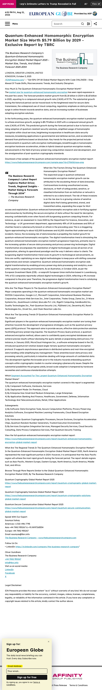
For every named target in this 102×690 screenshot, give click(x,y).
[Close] (48, 641)
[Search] (82, 24)
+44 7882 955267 (13, 559)
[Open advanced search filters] (88, 24)
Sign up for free (26, 677)
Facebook (10, 573)
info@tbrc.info (11, 562)
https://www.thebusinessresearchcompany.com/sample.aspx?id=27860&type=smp (44, 162)
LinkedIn (9, 569)
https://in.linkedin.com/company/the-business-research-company (47, 546)
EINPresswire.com (14, 80)
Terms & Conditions (78, 685)
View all (96, 4)
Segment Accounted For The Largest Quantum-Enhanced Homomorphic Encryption (51, 375)
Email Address (14, 666)
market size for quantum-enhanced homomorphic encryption (38, 92)
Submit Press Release (56, 685)
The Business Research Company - (21, 537)
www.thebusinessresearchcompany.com (57, 537)
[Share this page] (95, 23)
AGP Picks (8, 4)
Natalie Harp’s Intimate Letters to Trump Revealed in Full (42, 3)
